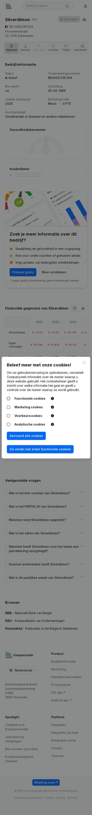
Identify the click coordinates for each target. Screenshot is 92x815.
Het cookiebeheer (53, 381)
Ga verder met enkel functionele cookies (40, 449)
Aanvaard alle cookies (26, 436)
